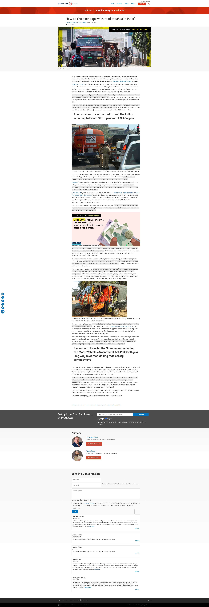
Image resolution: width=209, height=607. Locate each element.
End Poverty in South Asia (111, 11)
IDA (75, 605)
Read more (91, 526)
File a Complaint (147, 600)
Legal (59, 600)
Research (75, 182)
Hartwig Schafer (71, 22)
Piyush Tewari (81, 22)
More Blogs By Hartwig (94, 444)
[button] (149, 4)
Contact (133, 3)
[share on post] (2, 301)
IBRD (72, 605)
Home (112, 3)
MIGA (82, 605)
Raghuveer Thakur (78, 84)
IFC (78, 605)
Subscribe (141, 414)
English (73, 25)
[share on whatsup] (2, 307)
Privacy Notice (89, 503)
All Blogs (119, 3)
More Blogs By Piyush (93, 457)
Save (75, 511)
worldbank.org (145, 1)
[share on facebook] (2, 297)
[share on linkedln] (2, 304)
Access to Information (75, 600)
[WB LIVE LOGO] (142, 4)
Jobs (82, 600)
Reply (136, 528)
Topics (126, 3)
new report (77, 193)
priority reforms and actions (121, 326)
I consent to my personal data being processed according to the (122, 423)
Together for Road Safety (122, 81)
